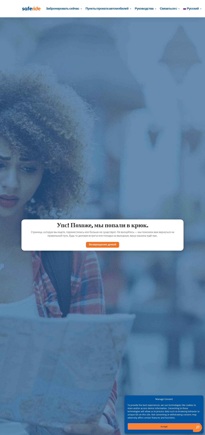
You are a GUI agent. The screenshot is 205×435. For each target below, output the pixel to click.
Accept (164, 426)
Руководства (144, 8)
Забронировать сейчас (62, 8)
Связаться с (168, 8)
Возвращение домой (102, 244)
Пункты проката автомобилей (107, 8)
